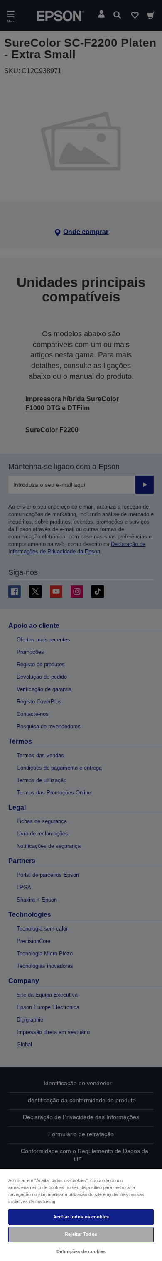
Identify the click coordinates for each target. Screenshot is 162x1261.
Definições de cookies (81, 1251)
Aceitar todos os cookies (81, 1216)
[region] (81, 1214)
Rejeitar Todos (81, 1234)
